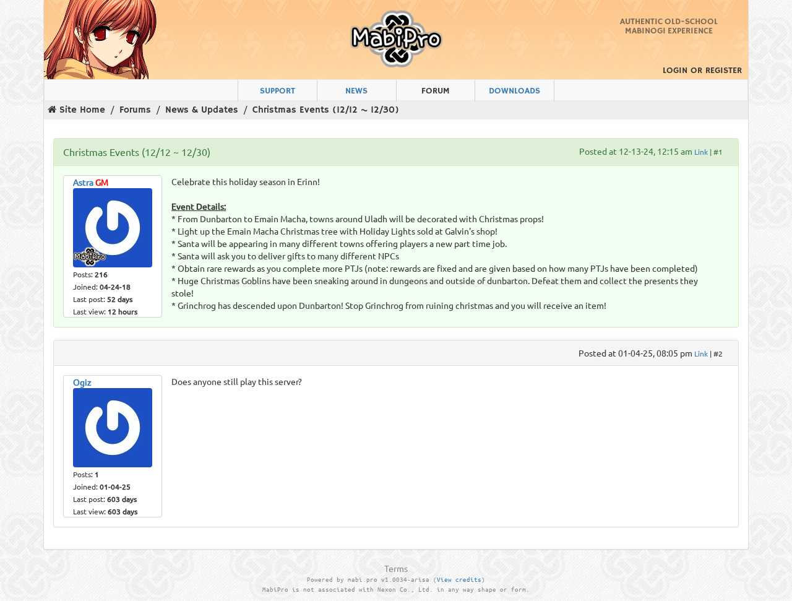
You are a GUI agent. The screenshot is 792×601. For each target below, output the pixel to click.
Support (277, 91)
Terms (396, 568)
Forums (135, 110)
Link (701, 152)
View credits (459, 579)
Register (723, 70)
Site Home (82, 110)
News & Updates (201, 110)
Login (675, 70)
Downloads (514, 91)
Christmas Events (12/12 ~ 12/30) (325, 110)
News (356, 91)
